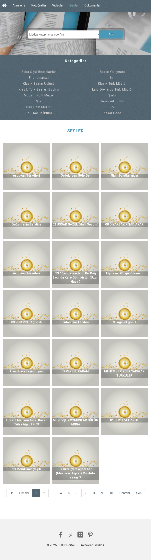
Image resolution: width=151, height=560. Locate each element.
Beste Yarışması (112, 72)
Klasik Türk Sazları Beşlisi (38, 89)
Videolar (58, 5)
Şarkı (112, 95)
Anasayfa (19, 5)
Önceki (24, 493)
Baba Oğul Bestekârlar (38, 72)
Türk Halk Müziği (39, 107)
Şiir (38, 101)
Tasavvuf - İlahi (112, 101)
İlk (11, 493)
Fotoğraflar (38, 5)
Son (139, 493)
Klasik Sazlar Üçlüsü (39, 83)
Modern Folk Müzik (39, 95)
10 (111, 493)
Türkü (112, 107)
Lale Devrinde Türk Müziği (112, 89)
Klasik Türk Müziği (112, 83)
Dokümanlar (92, 5)
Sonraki (125, 493)
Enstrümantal (39, 78)
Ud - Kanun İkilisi (39, 113)
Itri (112, 78)
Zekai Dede (112, 113)
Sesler (73, 5)
